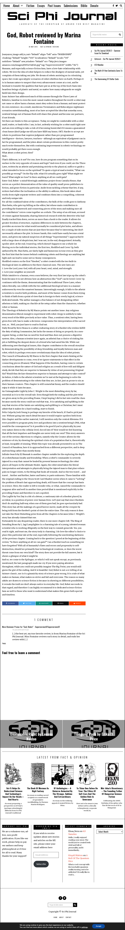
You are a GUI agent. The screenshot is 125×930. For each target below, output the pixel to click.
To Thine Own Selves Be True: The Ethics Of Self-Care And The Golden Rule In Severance (87, 794)
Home (6, 5)
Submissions (71, 5)
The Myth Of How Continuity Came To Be (108, 72)
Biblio (84, 5)
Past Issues (54, 5)
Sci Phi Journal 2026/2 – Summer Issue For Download (107, 52)
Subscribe (41, 864)
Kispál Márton (75, 855)
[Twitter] (116, 5)
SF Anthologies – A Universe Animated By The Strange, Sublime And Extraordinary (62, 792)
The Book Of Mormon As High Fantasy (38, 790)
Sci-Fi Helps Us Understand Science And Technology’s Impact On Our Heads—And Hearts (13, 794)
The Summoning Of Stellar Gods (106, 79)
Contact (68, 917)
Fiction (30, 5)
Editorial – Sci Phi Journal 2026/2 (107, 59)
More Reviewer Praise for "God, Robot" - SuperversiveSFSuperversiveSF (31, 626)
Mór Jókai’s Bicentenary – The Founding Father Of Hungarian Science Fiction (112, 792)
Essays (41, 5)
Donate (94, 5)
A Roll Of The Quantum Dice (78, 858)
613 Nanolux (98, 65)
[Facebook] (113, 5)
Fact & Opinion (45, 47)
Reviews (56, 47)
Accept (98, 926)
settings (84, 927)
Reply (4, 643)
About (16, 5)
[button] (120, 35)
